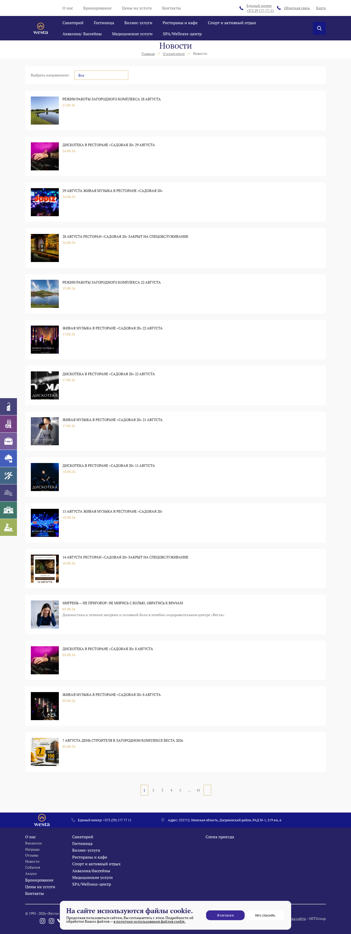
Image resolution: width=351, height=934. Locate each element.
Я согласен (225, 915)
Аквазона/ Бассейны (82, 34)
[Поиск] (319, 28)
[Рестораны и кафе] (8, 458)
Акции (31, 873)
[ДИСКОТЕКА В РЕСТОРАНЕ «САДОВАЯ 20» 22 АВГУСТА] (45, 385)
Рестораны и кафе (180, 22)
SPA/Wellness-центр (182, 34)
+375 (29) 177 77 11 (117, 820)
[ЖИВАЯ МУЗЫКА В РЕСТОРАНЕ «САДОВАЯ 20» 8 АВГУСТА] (45, 706)
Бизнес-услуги (138, 22)
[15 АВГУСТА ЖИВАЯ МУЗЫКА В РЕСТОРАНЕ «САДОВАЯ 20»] (45, 523)
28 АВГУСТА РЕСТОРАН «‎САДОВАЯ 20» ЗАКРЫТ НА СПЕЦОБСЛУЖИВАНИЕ (125, 236)
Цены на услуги (137, 8)
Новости (32, 861)
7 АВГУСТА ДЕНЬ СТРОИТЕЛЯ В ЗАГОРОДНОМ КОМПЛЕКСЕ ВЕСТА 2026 (122, 740)
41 (198, 790)
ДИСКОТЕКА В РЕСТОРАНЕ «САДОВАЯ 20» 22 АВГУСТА (108, 373)
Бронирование (97, 8)
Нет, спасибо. (265, 915)
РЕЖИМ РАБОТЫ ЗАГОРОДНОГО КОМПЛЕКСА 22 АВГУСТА (111, 282)
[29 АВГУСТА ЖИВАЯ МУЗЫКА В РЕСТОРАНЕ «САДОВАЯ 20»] (45, 202)
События (32, 867)
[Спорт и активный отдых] (8, 475)
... (189, 790)
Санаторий (73, 22)
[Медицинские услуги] (8, 510)
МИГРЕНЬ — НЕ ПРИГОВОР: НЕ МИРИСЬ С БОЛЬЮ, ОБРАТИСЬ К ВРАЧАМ (122, 602)
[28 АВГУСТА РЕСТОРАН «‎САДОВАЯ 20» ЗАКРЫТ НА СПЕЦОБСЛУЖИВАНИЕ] (45, 248)
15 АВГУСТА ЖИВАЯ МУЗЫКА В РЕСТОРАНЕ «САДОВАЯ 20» (112, 511)
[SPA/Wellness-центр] (8, 527)
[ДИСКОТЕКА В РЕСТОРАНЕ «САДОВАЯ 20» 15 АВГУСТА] (45, 477)
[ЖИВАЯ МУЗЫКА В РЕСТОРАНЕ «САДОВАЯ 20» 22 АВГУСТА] (45, 340)
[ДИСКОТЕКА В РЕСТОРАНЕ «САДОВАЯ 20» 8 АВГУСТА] (45, 660)
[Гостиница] (8, 423)
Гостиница (104, 22)
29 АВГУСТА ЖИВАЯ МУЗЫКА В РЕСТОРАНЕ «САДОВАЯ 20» (112, 190)
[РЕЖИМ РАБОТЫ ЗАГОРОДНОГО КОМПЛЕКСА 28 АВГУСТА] (45, 111)
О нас (67, 8)
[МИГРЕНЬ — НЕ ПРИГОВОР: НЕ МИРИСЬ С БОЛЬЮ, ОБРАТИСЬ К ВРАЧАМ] (45, 614)
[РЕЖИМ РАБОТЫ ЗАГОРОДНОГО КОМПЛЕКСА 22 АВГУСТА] (45, 294)
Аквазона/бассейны (91, 871)
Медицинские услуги (132, 34)
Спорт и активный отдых (232, 22)
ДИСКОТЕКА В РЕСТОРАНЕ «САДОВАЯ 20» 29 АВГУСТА (108, 144)
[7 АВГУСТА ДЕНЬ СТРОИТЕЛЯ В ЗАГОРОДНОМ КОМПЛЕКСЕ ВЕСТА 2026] (45, 752)
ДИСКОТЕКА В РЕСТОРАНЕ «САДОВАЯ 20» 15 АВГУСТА (108, 465)
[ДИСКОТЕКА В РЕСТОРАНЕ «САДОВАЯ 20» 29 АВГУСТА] (45, 156)
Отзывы (31, 855)
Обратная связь (297, 7)
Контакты (171, 8)
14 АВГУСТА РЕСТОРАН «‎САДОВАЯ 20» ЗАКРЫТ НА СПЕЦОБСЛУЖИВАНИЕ (125, 557)
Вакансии (33, 843)
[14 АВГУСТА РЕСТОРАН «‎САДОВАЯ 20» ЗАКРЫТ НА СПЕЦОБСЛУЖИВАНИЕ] (45, 569)
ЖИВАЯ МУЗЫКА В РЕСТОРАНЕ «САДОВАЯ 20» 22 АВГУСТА (112, 328)
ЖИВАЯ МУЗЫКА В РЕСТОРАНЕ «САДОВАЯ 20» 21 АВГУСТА (112, 419)
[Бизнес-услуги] (8, 441)
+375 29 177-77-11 (260, 8)
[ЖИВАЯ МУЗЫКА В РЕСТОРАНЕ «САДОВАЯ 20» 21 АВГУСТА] (45, 431)
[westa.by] (40, 28)
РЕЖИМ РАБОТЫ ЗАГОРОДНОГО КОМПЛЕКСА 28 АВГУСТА (111, 99)
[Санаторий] (8, 406)
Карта (321, 7)
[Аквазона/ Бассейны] (8, 492)
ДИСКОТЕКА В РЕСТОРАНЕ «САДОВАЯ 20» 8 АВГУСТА (107, 648)
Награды (32, 849)
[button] (101, 75)
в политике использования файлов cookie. (150, 921)
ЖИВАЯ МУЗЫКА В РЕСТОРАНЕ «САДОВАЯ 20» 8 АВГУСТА (111, 694)
